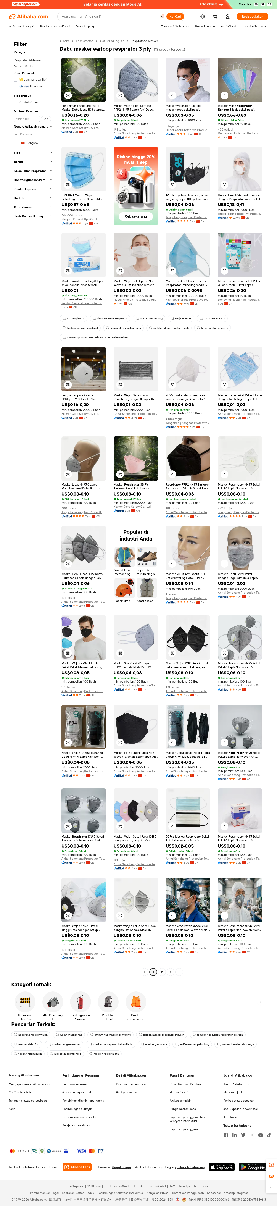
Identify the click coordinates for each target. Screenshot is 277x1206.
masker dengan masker (66, 1044)
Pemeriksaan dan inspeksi (79, 1117)
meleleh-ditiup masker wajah (171, 327)
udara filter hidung (151, 318)
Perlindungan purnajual (77, 1109)
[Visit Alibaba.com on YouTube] (260, 1135)
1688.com (94, 1186)
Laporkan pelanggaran (185, 1129)
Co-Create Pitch (20, 1092)
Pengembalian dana (183, 1109)
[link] (271, 1164)
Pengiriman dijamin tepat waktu (83, 1100)
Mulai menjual (232, 1092)
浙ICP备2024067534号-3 (249, 1199)
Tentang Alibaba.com (24, 1075)
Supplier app (121, 1167)
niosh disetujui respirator (112, 318)
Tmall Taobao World (117, 1186)
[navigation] (33, 507)
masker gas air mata (106, 1053)
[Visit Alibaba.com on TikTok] (269, 1135)
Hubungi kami (179, 1092)
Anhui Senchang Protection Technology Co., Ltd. (136, 133)
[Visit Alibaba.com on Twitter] (243, 1135)
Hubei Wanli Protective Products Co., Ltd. (188, 130)
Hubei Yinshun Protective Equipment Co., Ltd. (136, 299)
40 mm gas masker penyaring (113, 1034)
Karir (12, 1109)
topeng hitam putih (30, 1053)
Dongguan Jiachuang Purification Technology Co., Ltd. (240, 133)
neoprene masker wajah (33, 1034)
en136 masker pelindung (194, 1044)
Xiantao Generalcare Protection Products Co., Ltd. (83, 303)
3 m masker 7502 (214, 318)
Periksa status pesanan (238, 1100)
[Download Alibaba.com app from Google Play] (253, 1167)
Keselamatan (84, 41)
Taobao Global (156, 1186)
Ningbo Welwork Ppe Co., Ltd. (81, 219)
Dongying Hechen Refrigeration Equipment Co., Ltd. (240, 299)
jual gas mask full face (67, 1053)
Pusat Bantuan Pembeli (185, 1084)
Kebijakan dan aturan (76, 1125)
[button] (162, 16)
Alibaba (64, 41)
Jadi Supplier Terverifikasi (240, 1109)
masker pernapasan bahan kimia (113, 1044)
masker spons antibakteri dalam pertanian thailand (98, 337)
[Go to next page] (179, 972)
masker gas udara (156, 1044)
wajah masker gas (71, 1034)
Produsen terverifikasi (131, 1084)
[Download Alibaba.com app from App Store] (222, 1167)
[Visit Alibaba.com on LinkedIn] (234, 1135)
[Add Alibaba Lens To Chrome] (77, 1167)
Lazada (138, 1186)
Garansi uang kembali (76, 1092)
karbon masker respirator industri (163, 1034)
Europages (201, 1186)
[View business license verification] (178, 1199)
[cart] (216, 17)
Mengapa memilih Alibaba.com (29, 1084)
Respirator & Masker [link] (144, 41)
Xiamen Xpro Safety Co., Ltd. (80, 127)
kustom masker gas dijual (82, 327)
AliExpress (77, 1186)
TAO (172, 1186)
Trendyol (184, 1186)
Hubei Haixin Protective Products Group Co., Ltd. (240, 213)
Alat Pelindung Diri (112, 41)
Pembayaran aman (74, 1084)
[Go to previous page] (144, 972)
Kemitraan (230, 1117)
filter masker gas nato (214, 327)
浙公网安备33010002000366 (209, 1199)
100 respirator (75, 318)
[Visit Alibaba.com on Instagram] (251, 1135)
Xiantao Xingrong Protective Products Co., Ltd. (188, 299)
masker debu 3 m (28, 1044)
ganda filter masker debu (125, 327)
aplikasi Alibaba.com (190, 1167)
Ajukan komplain (181, 1100)
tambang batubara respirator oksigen (220, 1034)
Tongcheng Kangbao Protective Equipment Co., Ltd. (188, 217)
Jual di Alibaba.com (236, 1084)
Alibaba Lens (34, 1167)
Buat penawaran (127, 1092)
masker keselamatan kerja (238, 1044)
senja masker (183, 318)
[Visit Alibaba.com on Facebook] (226, 1135)
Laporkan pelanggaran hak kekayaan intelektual (187, 1119)
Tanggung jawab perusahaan (28, 1100)
